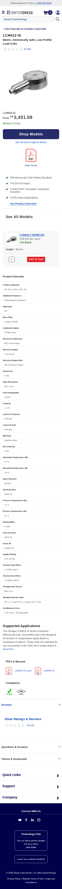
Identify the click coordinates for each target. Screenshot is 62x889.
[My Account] (58, 12)
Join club (31, 847)
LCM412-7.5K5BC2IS (32, 235)
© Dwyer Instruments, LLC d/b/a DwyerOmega (31, 873)
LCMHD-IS (48, 670)
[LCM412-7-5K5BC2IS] (11, 239)
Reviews (7, 705)
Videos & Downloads (14, 759)
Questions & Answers (15, 747)
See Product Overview (23, 203)
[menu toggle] (3, 12)
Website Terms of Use (32, 878)
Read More (8, 649)
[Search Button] (57, 19)
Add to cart (36, 259)
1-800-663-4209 (43, 3)
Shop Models (31, 134)
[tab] (31, 667)
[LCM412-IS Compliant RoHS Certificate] (9, 691)
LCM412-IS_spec (23, 670)
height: (10, 249)
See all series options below (31, 142)
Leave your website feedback (31, 859)
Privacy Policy (13, 878)
